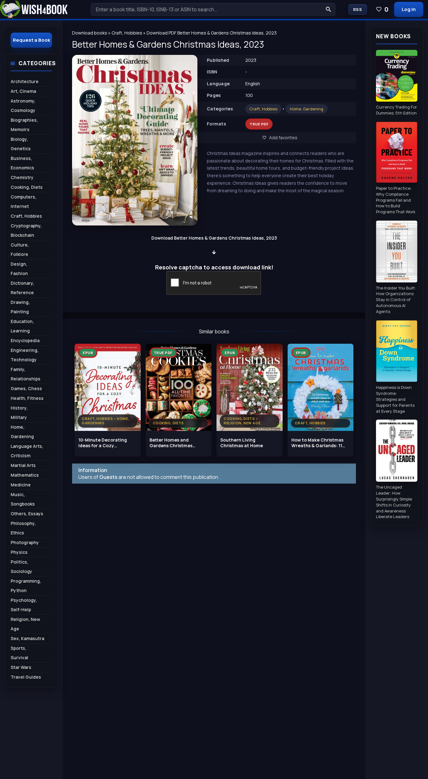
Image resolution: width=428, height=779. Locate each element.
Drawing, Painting (20, 307)
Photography (25, 542)
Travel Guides (26, 677)
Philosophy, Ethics (23, 528)
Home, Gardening (306, 109)
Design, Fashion (19, 268)
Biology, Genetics (21, 143)
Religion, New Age (25, 624)
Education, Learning (22, 326)
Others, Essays (27, 514)
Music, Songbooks (23, 499)
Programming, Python (26, 585)
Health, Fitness (27, 398)
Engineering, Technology (25, 355)
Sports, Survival (19, 652)
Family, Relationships (25, 374)
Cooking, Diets (27, 187)
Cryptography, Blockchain (26, 230)
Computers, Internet (23, 201)
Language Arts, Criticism (27, 450)
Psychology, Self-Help (24, 604)
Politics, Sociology (21, 566)
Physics (19, 552)
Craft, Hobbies (263, 109)
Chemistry (22, 177)
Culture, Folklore (20, 249)
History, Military (19, 412)
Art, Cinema (23, 91)
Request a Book (31, 40)
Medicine (21, 485)
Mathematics (25, 475)
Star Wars (21, 667)
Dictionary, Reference (22, 287)
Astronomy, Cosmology (23, 105)
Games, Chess (26, 388)
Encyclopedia (25, 340)
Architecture (25, 81)
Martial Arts (23, 465)
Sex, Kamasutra (27, 638)
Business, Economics (22, 163)
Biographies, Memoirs (24, 124)
